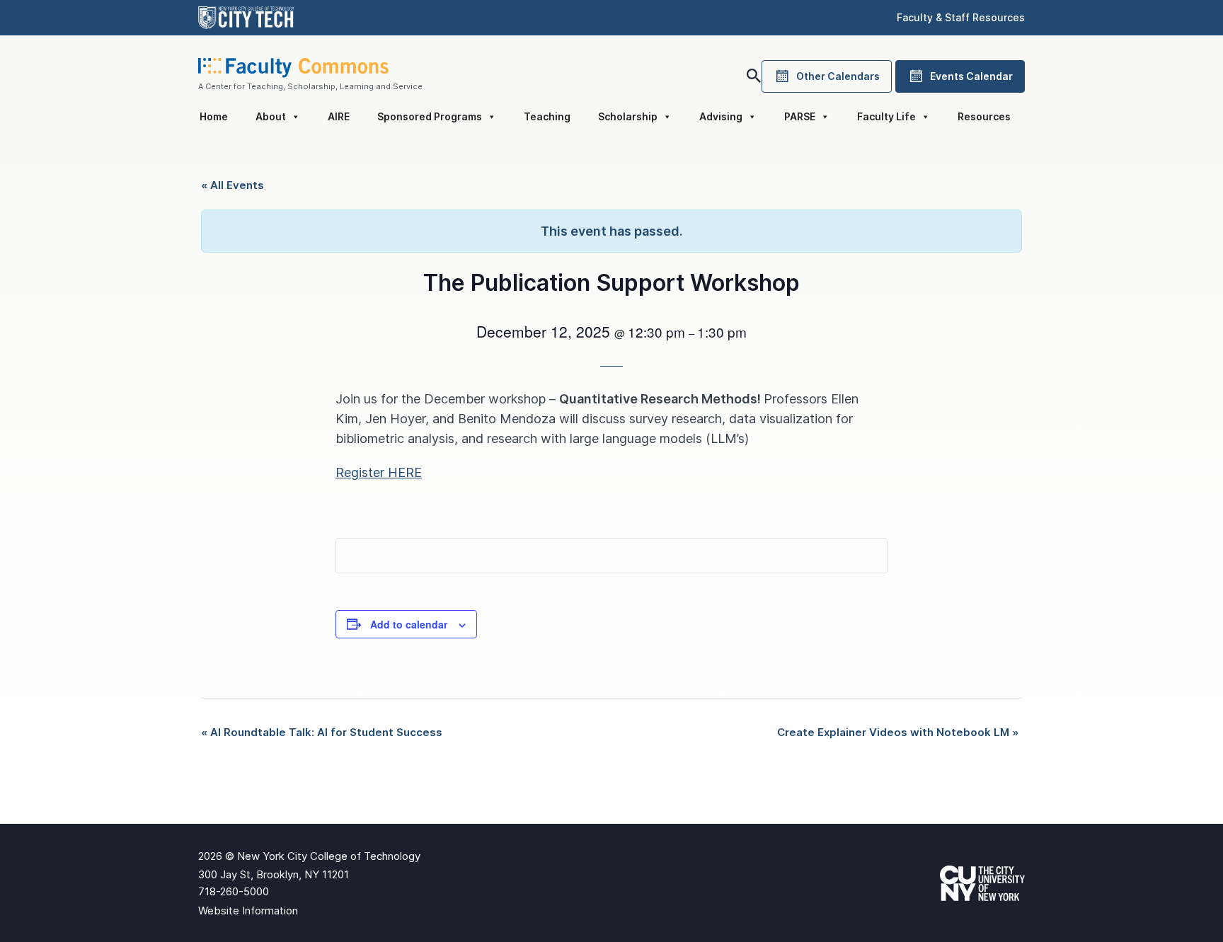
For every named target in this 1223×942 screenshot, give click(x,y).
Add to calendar (408, 624)
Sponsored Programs (429, 116)
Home (214, 116)
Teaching (547, 116)
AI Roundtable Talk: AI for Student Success (321, 732)
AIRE (339, 116)
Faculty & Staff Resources (961, 17)
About (270, 116)
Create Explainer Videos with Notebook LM (897, 732)
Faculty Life (886, 116)
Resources (984, 116)
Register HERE (378, 472)
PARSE (799, 116)
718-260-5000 (233, 891)
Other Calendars (838, 76)
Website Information (248, 910)
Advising (720, 116)
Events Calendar (971, 76)
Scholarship (628, 116)
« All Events (232, 185)
